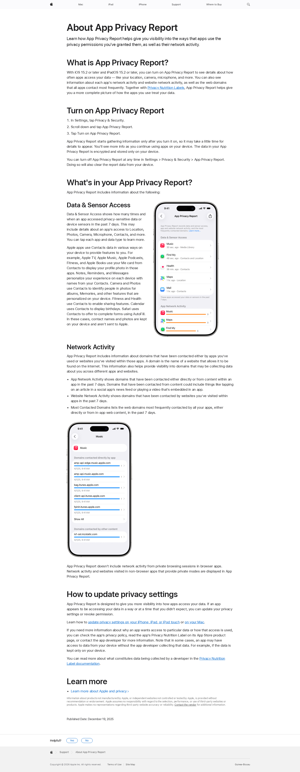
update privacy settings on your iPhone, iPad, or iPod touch (134, 622)
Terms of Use (114, 764)
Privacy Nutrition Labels (166, 88)
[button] (248, 4)
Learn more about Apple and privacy (99, 691)
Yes (72, 740)
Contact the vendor (185, 704)
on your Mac (194, 622)
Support (64, 752)
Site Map (130, 764)
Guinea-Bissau (242, 764)
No (87, 740)
